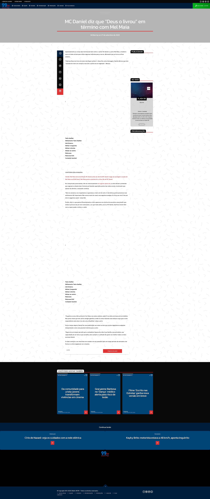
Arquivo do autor (112, 351)
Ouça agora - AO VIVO (202, 5)
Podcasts (27, 1)
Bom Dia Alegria (7, 1)
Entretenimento (105, 14)
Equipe (25, 5)
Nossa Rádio (17, 5)
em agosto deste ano (104, 184)
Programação (42, 5)
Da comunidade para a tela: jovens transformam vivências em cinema (72, 393)
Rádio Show (18, 1)
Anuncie (61, 5)
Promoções (53, 5)
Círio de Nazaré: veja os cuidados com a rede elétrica (53, 438)
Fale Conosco (70, 5)
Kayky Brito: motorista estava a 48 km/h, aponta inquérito (158, 438)
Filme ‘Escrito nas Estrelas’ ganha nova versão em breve (138, 393)
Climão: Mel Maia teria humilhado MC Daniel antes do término (84, 177)
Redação (60, 411)
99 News (33, 5)
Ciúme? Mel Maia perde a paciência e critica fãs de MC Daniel (94, 179)
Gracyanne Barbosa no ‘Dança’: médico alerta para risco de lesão (105, 393)
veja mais (142, 124)
